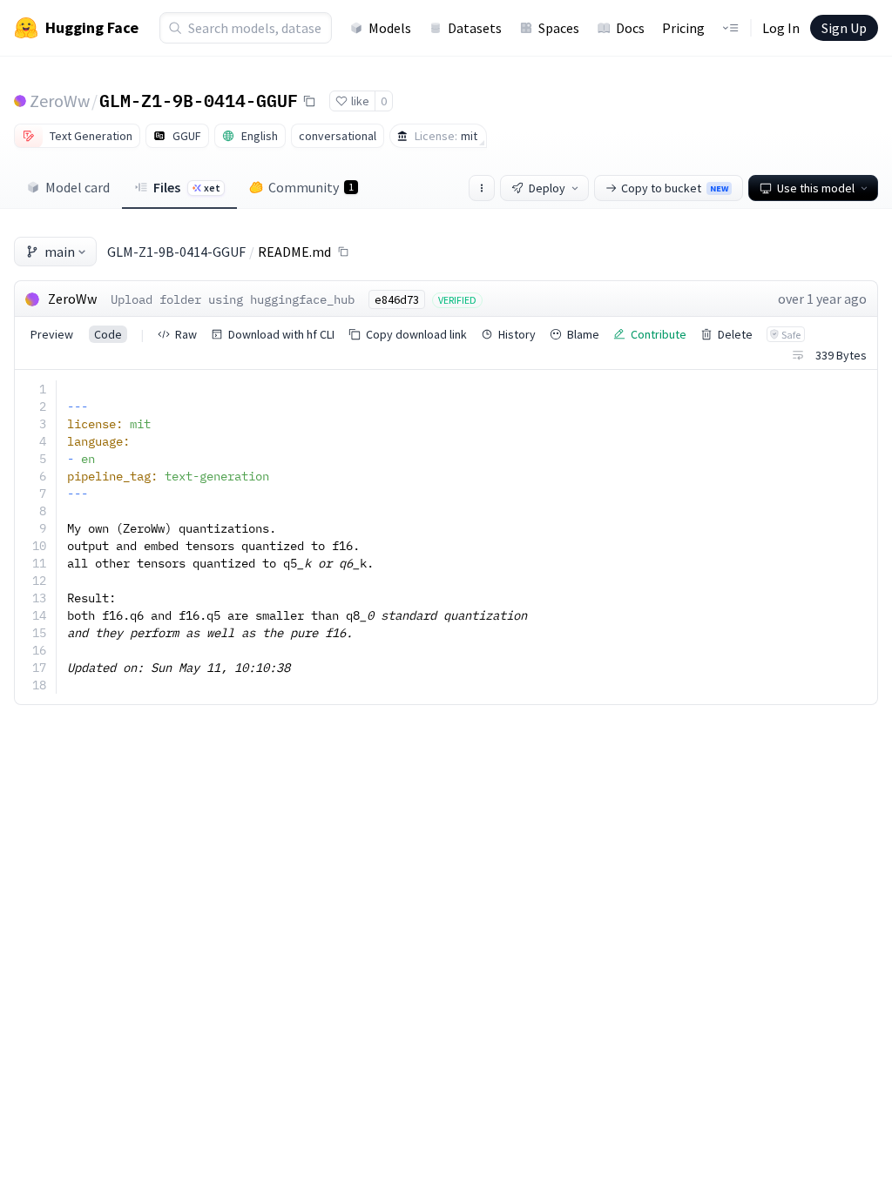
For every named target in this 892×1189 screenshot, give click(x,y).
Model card (77, 187)
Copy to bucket (674, 188)
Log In (781, 28)
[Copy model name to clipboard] (309, 101)
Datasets (475, 28)
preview (51, 334)
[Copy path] (343, 251)
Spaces (558, 28)
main (59, 251)
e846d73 (397, 299)
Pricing (683, 28)
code (108, 334)
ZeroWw (60, 100)
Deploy (547, 188)
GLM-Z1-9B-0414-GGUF (198, 100)
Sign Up (844, 28)
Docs (630, 28)
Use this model (816, 188)
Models (389, 28)
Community (311, 187)
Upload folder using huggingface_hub (233, 299)
